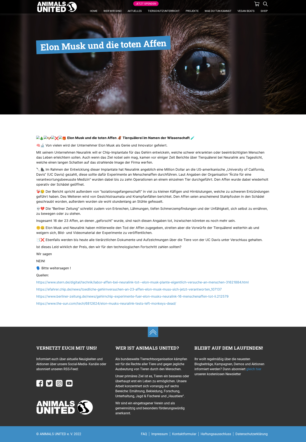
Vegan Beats (246, 10)
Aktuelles (135, 10)
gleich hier (253, 369)
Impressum (159, 434)
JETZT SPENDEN (146, 3)
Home (93, 10)
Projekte (192, 10)
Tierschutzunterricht (164, 10)
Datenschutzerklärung (251, 434)
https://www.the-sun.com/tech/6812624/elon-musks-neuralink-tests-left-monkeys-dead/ (106, 303)
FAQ (144, 434)
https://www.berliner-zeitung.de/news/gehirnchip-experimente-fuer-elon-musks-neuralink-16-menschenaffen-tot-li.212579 (132, 296)
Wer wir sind (112, 10)
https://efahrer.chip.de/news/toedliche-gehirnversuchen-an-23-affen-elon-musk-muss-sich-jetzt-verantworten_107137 (129, 289)
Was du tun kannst (218, 10)
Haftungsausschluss (216, 434)
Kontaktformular (184, 434)
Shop (264, 10)
